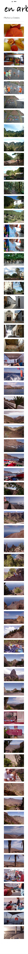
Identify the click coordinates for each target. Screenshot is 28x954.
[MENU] (25, 2)
